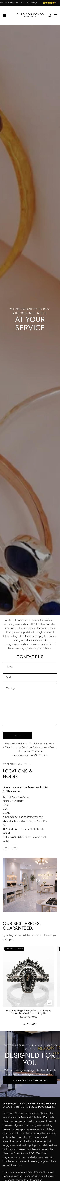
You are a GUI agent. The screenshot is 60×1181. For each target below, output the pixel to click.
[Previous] (6, 847)
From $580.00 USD (28, 1017)
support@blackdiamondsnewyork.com (23, 817)
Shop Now (30, 1024)
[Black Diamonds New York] (30, 15)
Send (17, 735)
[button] (49, 15)
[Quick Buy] (49, 1002)
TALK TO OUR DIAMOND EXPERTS (30, 1080)
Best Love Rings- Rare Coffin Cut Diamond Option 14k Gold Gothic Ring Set (28, 1012)
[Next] (14, 847)
